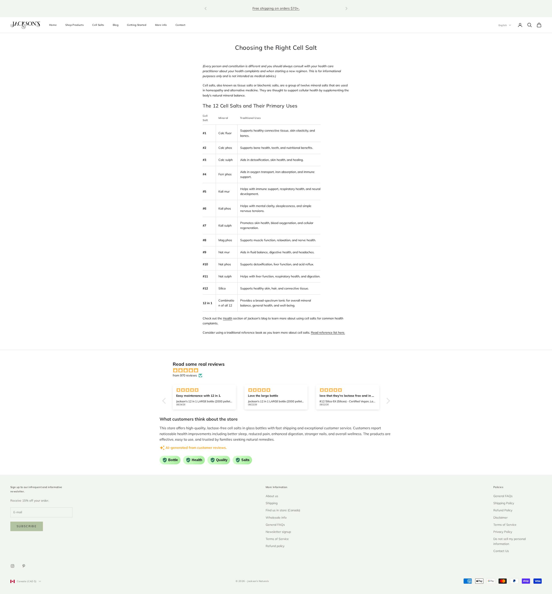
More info (161, 24)
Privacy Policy (502, 532)
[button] (165, 401)
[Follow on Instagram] (12, 566)
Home (53, 24)
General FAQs (275, 525)
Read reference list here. (328, 332)
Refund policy (275, 546)
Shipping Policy (503, 503)
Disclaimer (500, 517)
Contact (180, 24)
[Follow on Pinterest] (24, 566)
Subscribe (27, 526)
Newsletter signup (278, 532)
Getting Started (136, 24)
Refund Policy (502, 510)
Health (227, 318)
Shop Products (74, 24)
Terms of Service (277, 539)
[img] (278, 370)
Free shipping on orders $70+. (276, 8)
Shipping (272, 503)
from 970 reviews (185, 375)
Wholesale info (276, 517)
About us (272, 496)
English (503, 25)
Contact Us (501, 551)
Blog (115, 24)
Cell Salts (98, 24)
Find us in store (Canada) (283, 510)
